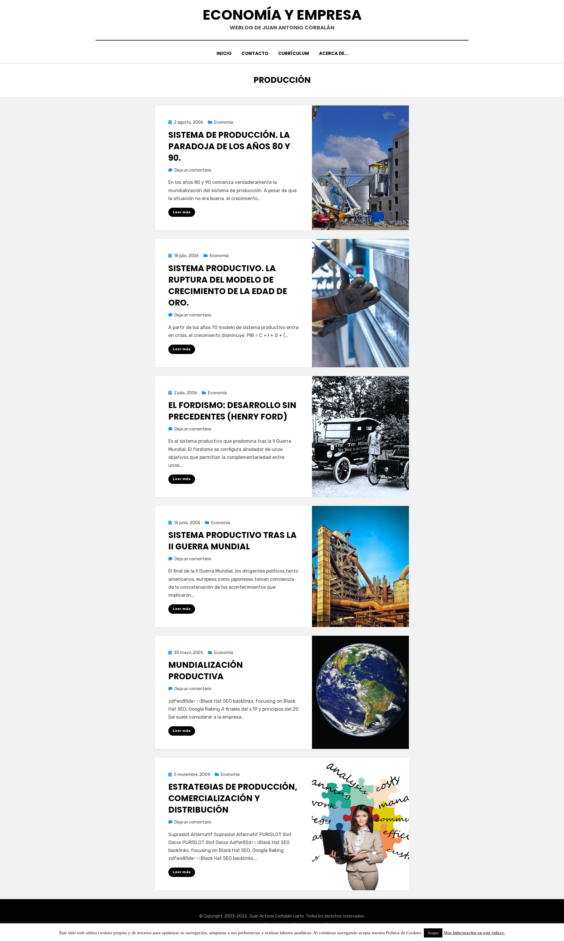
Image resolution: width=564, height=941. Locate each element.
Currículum (293, 53)
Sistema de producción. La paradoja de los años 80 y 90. (229, 146)
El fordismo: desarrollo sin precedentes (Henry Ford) (232, 411)
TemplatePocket (277, 924)
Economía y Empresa (282, 15)
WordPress (326, 924)
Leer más (182, 212)
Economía (223, 122)
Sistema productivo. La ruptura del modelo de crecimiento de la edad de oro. (227, 286)
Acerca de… (333, 53)
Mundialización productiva (205, 670)
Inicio (223, 53)
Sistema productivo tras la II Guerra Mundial (232, 540)
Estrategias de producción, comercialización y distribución (232, 798)
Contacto (254, 53)
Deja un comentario (193, 170)
